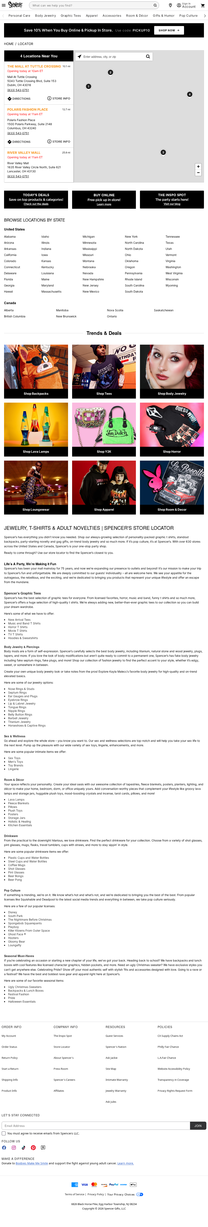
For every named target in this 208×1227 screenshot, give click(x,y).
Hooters (13, 938)
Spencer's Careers (64, 1080)
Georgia (9, 285)
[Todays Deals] (36, 200)
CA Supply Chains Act (170, 1036)
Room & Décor (14, 780)
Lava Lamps (16, 799)
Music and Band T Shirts (24, 623)
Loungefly (14, 945)
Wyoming (172, 285)
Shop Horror (172, 451)
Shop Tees (104, 394)
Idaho (45, 236)
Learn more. (125, 1163)
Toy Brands (15, 765)
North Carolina (134, 242)
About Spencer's (64, 1058)
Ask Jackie (111, 1058)
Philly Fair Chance (168, 1047)
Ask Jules (111, 1102)
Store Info (61, 98)
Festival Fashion (18, 994)
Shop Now (167, 30)
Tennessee (173, 236)
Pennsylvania (133, 273)
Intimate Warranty (117, 1080)
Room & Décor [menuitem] (137, 15)
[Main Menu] (3, 5)
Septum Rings (17, 692)
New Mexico (91, 291)
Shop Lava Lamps (36, 451)
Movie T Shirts (17, 630)
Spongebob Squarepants (25, 923)
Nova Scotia (115, 310)
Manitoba (62, 310)
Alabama (10, 236)
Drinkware (11, 836)
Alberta (9, 310)
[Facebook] (4, 1148)
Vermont (171, 255)
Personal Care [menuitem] (19, 15)
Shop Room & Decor (172, 509)
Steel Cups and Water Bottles (27, 861)
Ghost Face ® (17, 934)
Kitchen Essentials (20, 825)
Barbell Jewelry (18, 718)
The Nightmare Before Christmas (30, 919)
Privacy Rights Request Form (175, 1091)
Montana (88, 261)
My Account (9, 1036)
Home (9, 44)
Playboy (13, 927)
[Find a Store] (170, 5)
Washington (173, 267)
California (10, 255)
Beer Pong (15, 879)
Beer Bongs (15, 876)
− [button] (198, 172)
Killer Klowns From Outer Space (29, 930)
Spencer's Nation (116, 1047)
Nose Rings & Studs (21, 689)
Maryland (47, 285)
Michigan (89, 236)
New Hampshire (93, 279)
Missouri (88, 255)
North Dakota (134, 248)
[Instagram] (13, 1148)
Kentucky (47, 267)
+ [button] (198, 166)
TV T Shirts (15, 634)
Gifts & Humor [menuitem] (163, 15)
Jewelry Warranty (116, 1091)
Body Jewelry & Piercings (21, 647)
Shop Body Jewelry (172, 394)
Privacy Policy (96, 1194)
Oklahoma (131, 261)
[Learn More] (104, 200)
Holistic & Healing (19, 821)
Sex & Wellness (14, 736)
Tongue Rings (17, 707)
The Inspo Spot (63, 1036)
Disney (12, 912)
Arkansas (10, 248)
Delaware (10, 273)
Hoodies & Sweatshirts (23, 638)
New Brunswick (66, 316)
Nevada (88, 273)
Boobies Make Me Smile (32, 1163)
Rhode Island (133, 279)
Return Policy (10, 1058)
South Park (15, 916)
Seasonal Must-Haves (19, 956)
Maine (45, 279)
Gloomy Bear (16, 941)
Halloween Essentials (22, 1001)
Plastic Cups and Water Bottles (28, 857)
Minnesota (89, 242)
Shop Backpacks (36, 394)
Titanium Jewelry (19, 721)
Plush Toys (15, 810)
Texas (169, 242)
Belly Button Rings (20, 714)
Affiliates (59, 1091)
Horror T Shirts (17, 627)
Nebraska (89, 267)
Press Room (61, 1069)
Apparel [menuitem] (92, 15)
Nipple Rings (16, 710)
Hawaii (8, 291)
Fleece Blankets (18, 803)
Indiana (46, 248)
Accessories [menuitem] (112, 15)
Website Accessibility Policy (174, 1069)
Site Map (111, 1069)
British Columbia (14, 316)
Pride (11, 998)
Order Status (9, 1047)
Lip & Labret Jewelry (22, 703)
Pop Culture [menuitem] (188, 15)
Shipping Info (10, 1080)
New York (131, 236)
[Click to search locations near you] (79, 57)
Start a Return (10, 1069)
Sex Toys (14, 758)
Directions (21, 98)
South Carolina (134, 285)
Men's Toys (15, 761)
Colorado (10, 261)
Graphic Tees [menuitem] (71, 15)
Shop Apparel (104, 509)
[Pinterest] (33, 1148)
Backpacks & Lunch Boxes (25, 990)
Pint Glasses (16, 872)
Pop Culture (12, 890)
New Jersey (91, 285)
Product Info (9, 1091)
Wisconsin (172, 279)
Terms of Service (74, 1194)
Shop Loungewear (36, 509)
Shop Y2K (104, 451)
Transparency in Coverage (173, 1080)
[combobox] (94, 5)
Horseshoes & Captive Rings (27, 725)
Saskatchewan (163, 310)
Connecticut (12, 267)
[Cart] (202, 5)
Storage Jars (16, 817)
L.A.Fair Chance (167, 1058)
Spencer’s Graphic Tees (22, 593)
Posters (13, 814)
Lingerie (13, 769)
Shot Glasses (16, 868)
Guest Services (114, 1036)
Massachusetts (51, 291)
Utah (169, 248)
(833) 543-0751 (18, 90)
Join (198, 1126)
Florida (8, 279)
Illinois (45, 242)
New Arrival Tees (19, 619)
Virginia (170, 261)
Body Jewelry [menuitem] (45, 15)
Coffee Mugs (16, 865)
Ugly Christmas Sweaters (24, 987)
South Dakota (134, 291)
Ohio (128, 255)
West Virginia (174, 273)
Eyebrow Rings (18, 699)
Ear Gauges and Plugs (22, 696)
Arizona (9, 242)
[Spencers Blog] (172, 200)
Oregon (130, 267)
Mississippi (90, 248)
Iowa (44, 255)
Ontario (112, 316)
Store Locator (62, 1047)
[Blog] (43, 1148)
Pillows (12, 807)
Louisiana (47, 273)
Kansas (46, 261)
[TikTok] (23, 1148)
